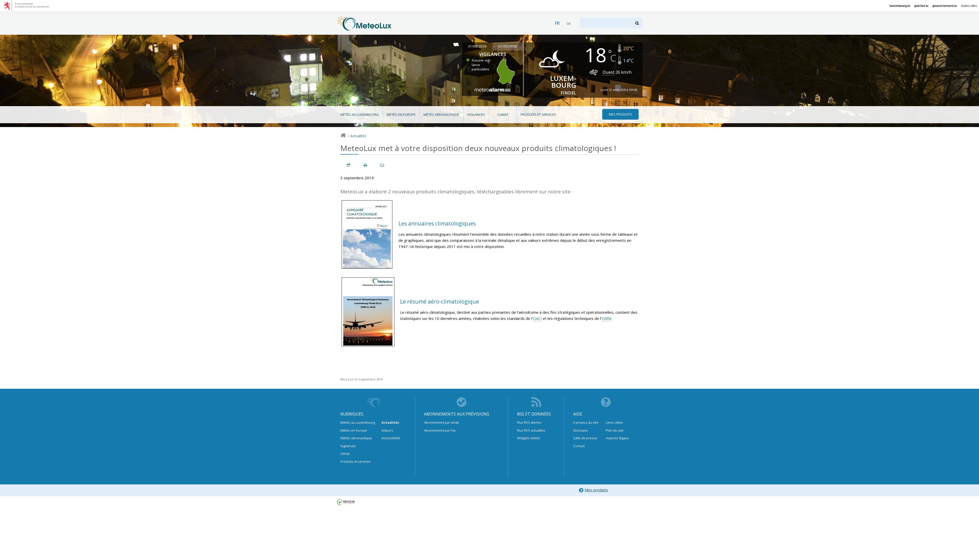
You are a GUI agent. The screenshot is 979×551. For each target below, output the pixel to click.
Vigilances (476, 114)
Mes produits (596, 489)
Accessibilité (390, 438)
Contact (579, 446)
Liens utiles (614, 422)
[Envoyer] (382, 165)
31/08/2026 (477, 46)
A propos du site (585, 422)
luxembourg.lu (900, 6)
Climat (502, 114)
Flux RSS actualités (531, 430)
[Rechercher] (637, 23)
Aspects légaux (617, 438)
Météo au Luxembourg (359, 114)
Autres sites (969, 6)
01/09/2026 (507, 46)
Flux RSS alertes (529, 422)
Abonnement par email (441, 422)
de (569, 23)
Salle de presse (585, 438)
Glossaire (580, 430)
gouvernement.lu (944, 6)
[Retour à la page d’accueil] (364, 28)
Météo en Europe (401, 114)
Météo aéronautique (441, 114)
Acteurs (387, 430)
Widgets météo (528, 438)
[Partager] (348, 165)
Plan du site (615, 430)
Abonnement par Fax (440, 430)
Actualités (358, 135)
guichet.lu (921, 6)
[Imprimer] (365, 165)
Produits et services (538, 114)
